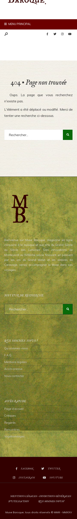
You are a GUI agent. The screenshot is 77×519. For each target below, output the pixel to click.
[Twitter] (55, 34)
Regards (10, 422)
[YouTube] (70, 34)
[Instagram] (62, 34)
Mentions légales (15, 362)
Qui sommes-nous (16, 348)
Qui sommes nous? (51, 501)
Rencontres (12, 429)
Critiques (10, 415)
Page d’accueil (14, 408)
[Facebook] (47, 34)
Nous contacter (14, 376)
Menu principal (19, 24)
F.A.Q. (8, 355)
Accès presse (13, 369)
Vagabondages (14, 436)
